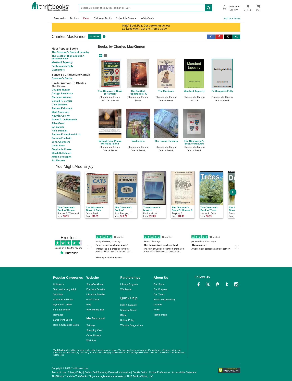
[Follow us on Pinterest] (217, 284)
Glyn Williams (59, 104)
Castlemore (58, 69)
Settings (90, 325)
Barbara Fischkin (61, 138)
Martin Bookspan (61, 156)
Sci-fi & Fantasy (61, 309)
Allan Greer (58, 123)
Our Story (159, 284)
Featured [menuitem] (59, 18)
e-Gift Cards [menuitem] (147, 18)
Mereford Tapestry (62, 62)
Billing (123, 315)
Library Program (129, 284)
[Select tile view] (104, 56)
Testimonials (160, 314)
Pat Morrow (58, 160)
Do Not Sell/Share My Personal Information (108, 372)
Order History (93, 335)
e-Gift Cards (92, 299)
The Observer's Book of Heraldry (70, 52)
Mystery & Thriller (62, 304)
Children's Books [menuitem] (103, 18)
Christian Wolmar (61, 97)
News (157, 309)
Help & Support (128, 305)
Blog (88, 304)
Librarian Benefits (95, 294)
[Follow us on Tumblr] (227, 284)
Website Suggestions (131, 325)
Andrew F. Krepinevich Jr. (66, 134)
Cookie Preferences (159, 372)
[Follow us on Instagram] (236, 284)
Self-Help (58, 294)
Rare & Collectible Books (66, 324)
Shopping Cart (94, 330)
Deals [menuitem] (86, 18)
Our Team (159, 294)
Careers (158, 304)
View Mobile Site (95, 309)
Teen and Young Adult (64, 289)
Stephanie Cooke (61, 149)
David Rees (58, 145)
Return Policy (127, 320)
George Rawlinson (62, 93)
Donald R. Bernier (62, 100)
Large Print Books (62, 319)
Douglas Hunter (61, 89)
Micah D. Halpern (61, 153)
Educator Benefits (95, 289)
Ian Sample (58, 127)
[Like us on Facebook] (198, 284)
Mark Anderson (60, 112)
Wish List (91, 340)
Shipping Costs (128, 310)
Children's (58, 284)
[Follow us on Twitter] (208, 284)
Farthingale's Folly (62, 66)
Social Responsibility (164, 299)
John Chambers (61, 141)
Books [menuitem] (73, 18)
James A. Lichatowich (64, 119)
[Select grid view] (100, 56)
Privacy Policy (75, 372)
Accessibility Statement (184, 372)
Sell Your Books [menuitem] (232, 18)
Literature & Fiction (63, 299)
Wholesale (125, 289)
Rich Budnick (59, 130)
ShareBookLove (94, 284)
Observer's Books (62, 78)
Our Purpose (160, 289)
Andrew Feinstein (62, 108)
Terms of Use (59, 372)
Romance (58, 314)
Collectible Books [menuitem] (125, 18)
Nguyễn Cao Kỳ (61, 115)
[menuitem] (234, 7)
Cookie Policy (140, 372)
